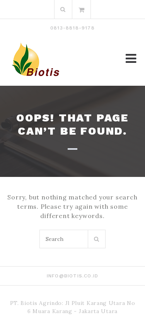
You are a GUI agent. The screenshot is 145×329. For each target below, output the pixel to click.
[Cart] (81, 9)
